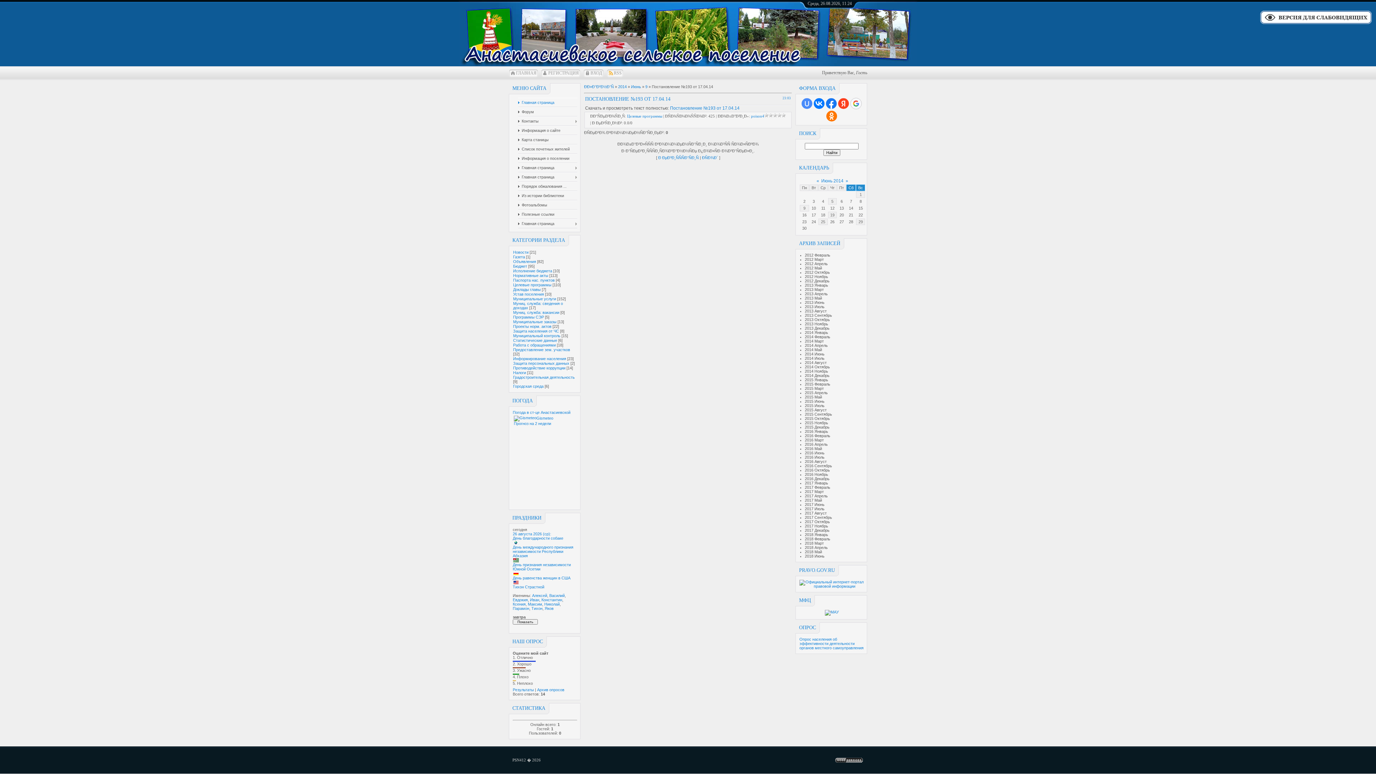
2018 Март (814, 543)
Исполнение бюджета (532, 271)
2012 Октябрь (817, 272)
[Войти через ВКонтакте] (819, 103)
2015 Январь (816, 380)
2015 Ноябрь (816, 423)
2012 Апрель (816, 264)
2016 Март (814, 440)
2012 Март (814, 259)
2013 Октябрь (817, 319)
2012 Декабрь (817, 281)
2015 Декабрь (817, 427)
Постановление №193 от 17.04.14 (705, 108)
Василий (557, 595)
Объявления (524, 261)
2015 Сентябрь (818, 414)
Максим (535, 604)
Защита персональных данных (541, 363)
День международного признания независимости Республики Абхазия (543, 551)
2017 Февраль (817, 487)
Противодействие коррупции (539, 368)
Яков (549, 608)
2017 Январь (816, 483)
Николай (552, 604)
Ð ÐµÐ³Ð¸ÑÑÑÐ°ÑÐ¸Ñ (678, 158)
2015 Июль (815, 405)
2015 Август (816, 410)
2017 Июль (815, 509)
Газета (519, 257)
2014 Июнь (815, 354)
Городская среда (528, 386)
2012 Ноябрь (816, 276)
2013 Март (814, 289)
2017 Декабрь (817, 530)
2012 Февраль (817, 255)
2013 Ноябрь (816, 324)
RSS (618, 73)
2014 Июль (815, 358)
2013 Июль (815, 307)
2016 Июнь (815, 453)
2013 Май (813, 298)
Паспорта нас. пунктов (534, 280)
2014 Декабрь (817, 375)
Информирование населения (539, 359)
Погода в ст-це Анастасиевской (541, 412)
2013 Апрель (816, 294)
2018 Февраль (817, 539)
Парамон (521, 608)
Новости (521, 252)
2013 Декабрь (817, 328)
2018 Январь (816, 534)
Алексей (539, 595)
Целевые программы (532, 285)
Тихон (537, 608)
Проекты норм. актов (532, 326)
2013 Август (816, 311)
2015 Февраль (817, 384)
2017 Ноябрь (816, 526)
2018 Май (813, 552)
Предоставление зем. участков (541, 350)
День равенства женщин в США (541, 578)
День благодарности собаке (538, 538)
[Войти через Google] (856, 103)
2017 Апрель (816, 496)
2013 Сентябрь (818, 315)
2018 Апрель (816, 547)
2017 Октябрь (817, 522)
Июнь (636, 87)
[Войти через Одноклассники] (831, 116)
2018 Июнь (815, 556)
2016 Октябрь (817, 470)
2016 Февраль (817, 436)
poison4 (757, 116)
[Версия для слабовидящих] (1316, 23)
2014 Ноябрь (816, 371)
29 (861, 222)
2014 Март (814, 341)
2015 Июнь (815, 401)
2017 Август (816, 513)
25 (823, 222)
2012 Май (813, 268)
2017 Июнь (815, 504)
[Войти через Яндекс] (843, 103)
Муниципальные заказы (534, 322)
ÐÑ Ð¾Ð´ (710, 158)
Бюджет (520, 266)
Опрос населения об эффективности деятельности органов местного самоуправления (831, 643)
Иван (534, 600)
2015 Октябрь (817, 418)
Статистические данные (535, 340)
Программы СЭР (528, 317)
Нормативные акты (530, 275)
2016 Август (816, 461)
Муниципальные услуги (534, 299)
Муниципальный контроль (536, 336)
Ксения (519, 604)
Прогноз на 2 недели (532, 423)
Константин (551, 600)
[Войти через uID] (807, 103)
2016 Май (813, 448)
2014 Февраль (817, 337)
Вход (596, 73)
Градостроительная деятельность (544, 377)
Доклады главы (527, 289)
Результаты (523, 690)
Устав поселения (528, 294)
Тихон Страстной (528, 587)
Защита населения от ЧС (536, 331)
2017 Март (814, 491)
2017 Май (813, 500)
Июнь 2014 (832, 180)
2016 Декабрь (817, 479)
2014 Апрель (816, 345)
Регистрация (563, 73)
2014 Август (816, 362)
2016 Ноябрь (816, 474)
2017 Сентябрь (818, 517)
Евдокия (520, 600)
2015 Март (814, 388)
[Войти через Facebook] (831, 103)
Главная (526, 73)
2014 (622, 87)
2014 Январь (816, 332)
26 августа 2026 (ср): (532, 534)
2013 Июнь (815, 302)
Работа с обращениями (534, 345)
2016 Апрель (816, 444)
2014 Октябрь (817, 367)
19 (832, 215)
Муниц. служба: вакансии (536, 312)
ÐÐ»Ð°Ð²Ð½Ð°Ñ (599, 87)
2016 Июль (815, 457)
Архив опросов (550, 690)
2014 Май (813, 350)
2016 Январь (816, 431)
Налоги (519, 373)
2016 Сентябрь (818, 466)
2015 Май (813, 397)
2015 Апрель (816, 393)
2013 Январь (816, 285)
